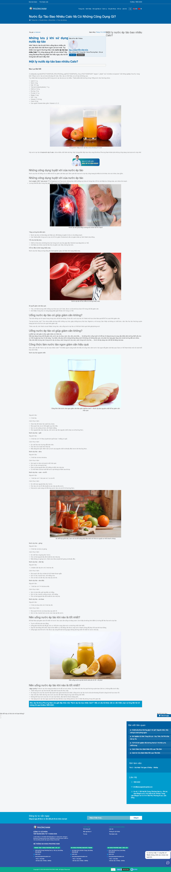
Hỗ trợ (119, 9)
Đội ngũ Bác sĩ (97, 9)
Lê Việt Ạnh (37, 32)
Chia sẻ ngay (165, 715)
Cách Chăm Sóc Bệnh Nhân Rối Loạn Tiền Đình (147, 749)
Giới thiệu (88, 9)
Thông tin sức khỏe (114, 831)
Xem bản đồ (38, 852)
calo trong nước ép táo (84, 340)
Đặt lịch (72, 54)
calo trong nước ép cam (68, 340)
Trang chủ (81, 9)
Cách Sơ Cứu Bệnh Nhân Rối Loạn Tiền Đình (146, 753)
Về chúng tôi (86, 829)
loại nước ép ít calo (48, 152)
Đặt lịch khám (33, 2)
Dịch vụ (104, 9)
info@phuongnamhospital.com (142, 787)
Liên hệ (124, 9)
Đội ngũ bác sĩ (87, 831)
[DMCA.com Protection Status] (123, 869)
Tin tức (85, 834)
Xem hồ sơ (80, 54)
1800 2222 (138, 2)
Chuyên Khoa (112, 9)
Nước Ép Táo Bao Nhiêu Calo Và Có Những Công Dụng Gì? (72, 16)
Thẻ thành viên (43, 2)
